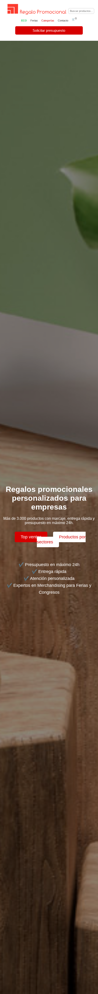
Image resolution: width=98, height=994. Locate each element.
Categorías (47, 20)
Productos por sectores (61, 539)
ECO (24, 20)
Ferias (34, 20)
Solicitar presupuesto (49, 30)
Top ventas (31, 537)
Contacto (63, 20)
